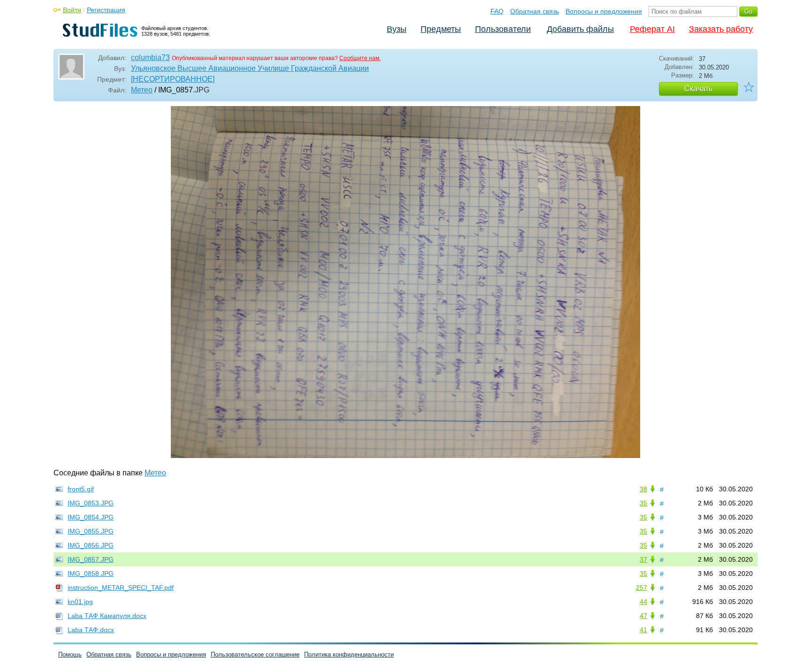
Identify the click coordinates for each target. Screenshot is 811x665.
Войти (72, 10)
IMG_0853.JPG (91, 503)
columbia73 (150, 57)
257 (641, 587)
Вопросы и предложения (604, 11)
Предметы (441, 29)
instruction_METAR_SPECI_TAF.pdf (121, 587)
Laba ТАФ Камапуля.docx (107, 615)
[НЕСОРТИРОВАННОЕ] (172, 79)
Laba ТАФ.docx (91, 630)
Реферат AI (652, 29)
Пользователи (503, 29)
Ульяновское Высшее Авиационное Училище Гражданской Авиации (250, 68)
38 (643, 489)
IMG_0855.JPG (91, 531)
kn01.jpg (80, 601)
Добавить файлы (580, 29)
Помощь (70, 654)
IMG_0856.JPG (91, 545)
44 (643, 601)
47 (643, 615)
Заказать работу (721, 29)
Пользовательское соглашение (255, 654)
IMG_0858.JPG (91, 573)
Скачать (698, 88)
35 (643, 503)
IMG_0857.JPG (91, 559)
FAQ (497, 11)
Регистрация (106, 10)
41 (643, 630)
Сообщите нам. (360, 58)
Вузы (396, 29)
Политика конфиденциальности (349, 654)
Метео (142, 90)
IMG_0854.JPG (91, 517)
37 (643, 559)
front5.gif (81, 489)
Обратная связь (534, 11)
